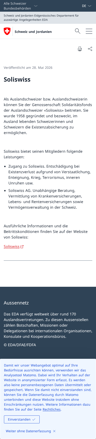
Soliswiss (12, 246)
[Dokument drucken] (80, 49)
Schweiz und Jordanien (33, 31)
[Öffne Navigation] (89, 31)
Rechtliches (52, 409)
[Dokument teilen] (90, 49)
